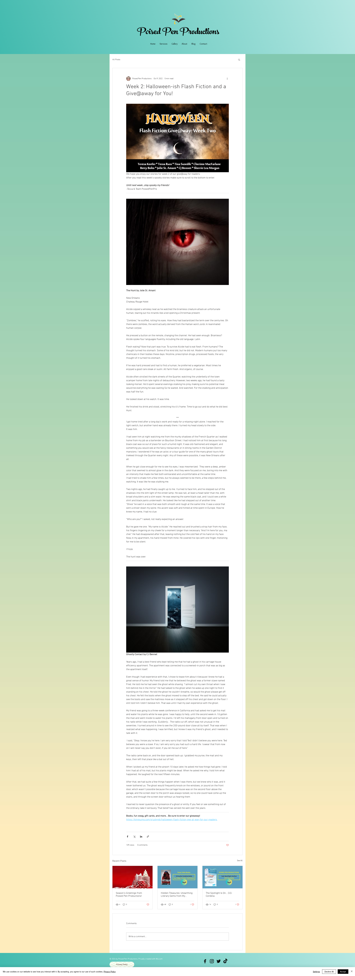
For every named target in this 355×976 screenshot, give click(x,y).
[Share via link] (148, 836)
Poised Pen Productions (178, 32)
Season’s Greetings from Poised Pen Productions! (129, 895)
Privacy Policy (110, 971)
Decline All (329, 971)
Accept (343, 971)
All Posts (116, 59)
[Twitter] (218, 961)
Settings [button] (316, 971)
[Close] (351, 971)
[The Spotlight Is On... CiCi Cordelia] (222, 877)
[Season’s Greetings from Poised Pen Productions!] (132, 877)
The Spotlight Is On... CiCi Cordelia (219, 895)
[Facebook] (205, 961)
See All (240, 860)
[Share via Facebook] (127, 836)
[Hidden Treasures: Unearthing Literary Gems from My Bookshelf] (178, 877)
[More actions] (227, 78)
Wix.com (159, 959)
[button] (239, 59)
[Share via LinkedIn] (141, 836)
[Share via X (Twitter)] (134, 836)
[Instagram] (212, 961)
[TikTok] (225, 961)
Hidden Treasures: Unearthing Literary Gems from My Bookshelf (176, 895)
